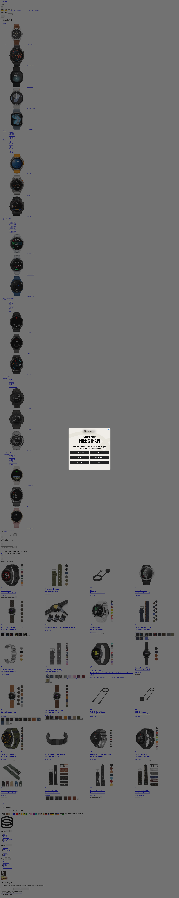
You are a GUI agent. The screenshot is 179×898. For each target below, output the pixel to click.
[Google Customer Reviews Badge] (16, 203)
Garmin (79, 457)
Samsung (79, 462)
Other (99, 462)
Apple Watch (99, 457)
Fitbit (99, 452)
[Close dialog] (109, 429)
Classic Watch (79, 452)
